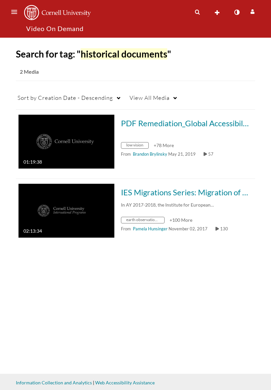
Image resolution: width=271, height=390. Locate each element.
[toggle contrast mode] (236, 12)
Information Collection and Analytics (54, 382)
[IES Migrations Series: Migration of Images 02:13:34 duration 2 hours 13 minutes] (66, 210)
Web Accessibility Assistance (125, 382)
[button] (16, 12)
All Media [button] (150, 97)
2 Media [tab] (29, 71)
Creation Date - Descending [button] (65, 97)
